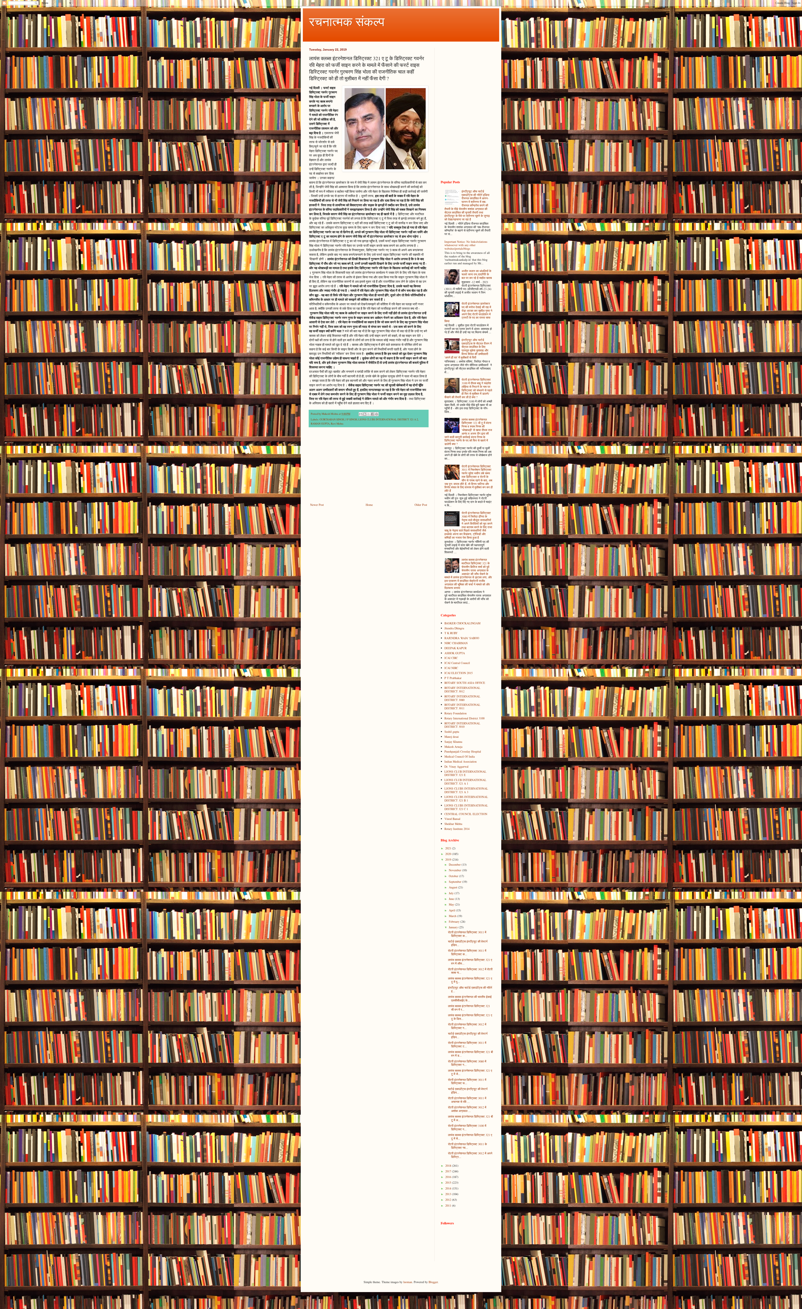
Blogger (433, 1282)
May (452, 904)
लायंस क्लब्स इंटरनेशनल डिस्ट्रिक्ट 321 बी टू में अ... (470, 1118)
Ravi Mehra (337, 423)
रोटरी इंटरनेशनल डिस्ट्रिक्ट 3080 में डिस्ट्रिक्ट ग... (467, 1063)
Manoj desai (451, 737)
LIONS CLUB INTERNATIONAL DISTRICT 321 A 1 (465, 781)
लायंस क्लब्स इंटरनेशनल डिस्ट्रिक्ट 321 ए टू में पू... (470, 980)
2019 (448, 859)
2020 (448, 854)
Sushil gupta (451, 732)
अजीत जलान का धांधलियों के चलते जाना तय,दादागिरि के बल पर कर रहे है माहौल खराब (477, 274)
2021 (448, 848)
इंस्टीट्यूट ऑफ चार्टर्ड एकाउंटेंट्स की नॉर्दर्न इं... (470, 989)
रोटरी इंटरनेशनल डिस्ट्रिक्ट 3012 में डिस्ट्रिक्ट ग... (467, 1026)
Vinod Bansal (452, 819)
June (452, 899)
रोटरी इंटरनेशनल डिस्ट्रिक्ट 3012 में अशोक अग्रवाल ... (467, 1109)
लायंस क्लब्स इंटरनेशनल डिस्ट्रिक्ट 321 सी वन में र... (469, 1007)
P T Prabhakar (453, 678)
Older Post (421, 505)
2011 (448, 1205)
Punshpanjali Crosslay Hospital (462, 751)
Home (369, 505)
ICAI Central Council (457, 663)
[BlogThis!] (365, 414)
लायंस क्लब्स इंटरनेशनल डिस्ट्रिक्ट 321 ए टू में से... (470, 1136)
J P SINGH (351, 419)
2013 (448, 1194)
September (455, 882)
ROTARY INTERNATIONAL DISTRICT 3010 (462, 725)
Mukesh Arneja (453, 747)
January (454, 927)
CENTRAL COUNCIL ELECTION (465, 814)
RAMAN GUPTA (320, 423)
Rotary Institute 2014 (457, 829)
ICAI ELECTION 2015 (458, 673)
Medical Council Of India (459, 756)
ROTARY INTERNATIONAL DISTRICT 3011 (462, 706)
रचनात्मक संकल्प (347, 21)
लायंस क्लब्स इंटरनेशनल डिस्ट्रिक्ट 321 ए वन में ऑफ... (470, 961)
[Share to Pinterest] (376, 414)
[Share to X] (369, 414)
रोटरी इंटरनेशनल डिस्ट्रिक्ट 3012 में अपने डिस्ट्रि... (470, 1155)
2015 (448, 1182)
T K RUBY (451, 633)
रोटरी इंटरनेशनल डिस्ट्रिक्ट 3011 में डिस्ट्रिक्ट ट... (467, 1044)
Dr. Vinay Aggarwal (456, 766)
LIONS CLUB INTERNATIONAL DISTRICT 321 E (465, 773)
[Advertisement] (368, 467)
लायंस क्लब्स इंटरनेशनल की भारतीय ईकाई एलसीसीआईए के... (470, 998)
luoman (407, 1282)
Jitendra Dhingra (454, 628)
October (454, 876)
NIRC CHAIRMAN (456, 643)
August (453, 887)
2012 (448, 1200)
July (451, 893)
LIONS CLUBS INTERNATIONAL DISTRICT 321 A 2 (388, 419)
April (452, 910)
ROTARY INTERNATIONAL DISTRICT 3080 (462, 698)
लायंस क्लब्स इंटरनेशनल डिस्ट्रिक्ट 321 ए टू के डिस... (470, 1017)
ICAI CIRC (451, 658)
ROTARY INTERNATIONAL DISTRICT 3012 (462, 689)
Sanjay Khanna (453, 742)
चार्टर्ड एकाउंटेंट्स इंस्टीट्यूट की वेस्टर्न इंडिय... (467, 943)
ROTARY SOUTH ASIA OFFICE (464, 683)
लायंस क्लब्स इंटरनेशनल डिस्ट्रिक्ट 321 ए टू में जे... (470, 1072)
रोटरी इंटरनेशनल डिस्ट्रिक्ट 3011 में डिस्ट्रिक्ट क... (467, 934)
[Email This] (361, 414)
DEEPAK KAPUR (455, 648)
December (455, 864)
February (454, 922)
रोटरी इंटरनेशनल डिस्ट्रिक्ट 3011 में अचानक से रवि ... (467, 1100)
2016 (448, 1177)
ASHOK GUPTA (454, 653)
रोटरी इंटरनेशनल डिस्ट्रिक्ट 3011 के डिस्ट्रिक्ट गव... (467, 1146)
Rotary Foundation (455, 713)
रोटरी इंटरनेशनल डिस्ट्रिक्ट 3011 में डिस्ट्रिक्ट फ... (467, 1081)
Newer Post (317, 505)
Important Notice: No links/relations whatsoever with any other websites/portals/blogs (465, 245)
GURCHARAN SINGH (332, 419)
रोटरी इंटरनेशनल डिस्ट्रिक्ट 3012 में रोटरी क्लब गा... (470, 971)
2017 (448, 1171)
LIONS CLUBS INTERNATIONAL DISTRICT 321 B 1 (466, 798)
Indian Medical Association (460, 761)
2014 (448, 1188)
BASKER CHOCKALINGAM (462, 623)
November (455, 870)
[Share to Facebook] (373, 414)
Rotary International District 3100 (464, 718)
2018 (448, 1166)
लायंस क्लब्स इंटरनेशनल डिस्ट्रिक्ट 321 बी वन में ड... (470, 1053)
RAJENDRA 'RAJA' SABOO (461, 638)
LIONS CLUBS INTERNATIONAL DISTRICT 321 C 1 (466, 807)
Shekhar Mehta (453, 824)
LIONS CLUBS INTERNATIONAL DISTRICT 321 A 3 (466, 790)
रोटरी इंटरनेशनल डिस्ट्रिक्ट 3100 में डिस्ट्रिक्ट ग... (467, 1127)
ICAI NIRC (451, 668)
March (453, 916)
